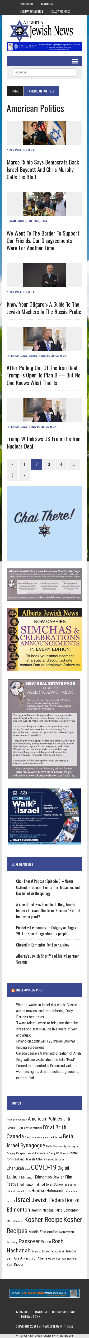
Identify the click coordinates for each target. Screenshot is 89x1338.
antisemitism (33, 1128)
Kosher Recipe (43, 1220)
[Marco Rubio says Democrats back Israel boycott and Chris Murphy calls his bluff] (44, 142)
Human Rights (16, 221)
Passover (29, 1241)
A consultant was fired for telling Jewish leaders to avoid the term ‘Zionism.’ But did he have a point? (48, 910)
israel (23, 1200)
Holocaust (55, 1190)
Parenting (12, 1242)
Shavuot (36, 1251)
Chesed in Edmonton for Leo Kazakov (42, 945)
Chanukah (15, 1168)
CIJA (27, 1168)
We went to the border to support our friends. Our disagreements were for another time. (43, 240)
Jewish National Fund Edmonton (55, 1210)
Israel (32, 355)
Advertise (47, 4)
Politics (21, 150)
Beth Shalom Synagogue (62, 1146)
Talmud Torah (58, 1251)
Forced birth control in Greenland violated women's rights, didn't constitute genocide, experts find (47, 1071)
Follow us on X (60, 11)
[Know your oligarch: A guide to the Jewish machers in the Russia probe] (44, 284)
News (10, 150)
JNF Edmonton (15, 1221)
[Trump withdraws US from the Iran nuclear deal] (44, 418)
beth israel (56, 1137)
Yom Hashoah (69, 1258)
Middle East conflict (43, 1232)
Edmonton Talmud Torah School (42, 1184)
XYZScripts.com (65, 1335)
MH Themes (66, 1326)
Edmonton (27, 1177)
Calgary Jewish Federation (32, 1153)
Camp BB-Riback (58, 1153)
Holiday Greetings (31, 11)
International (17, 355)
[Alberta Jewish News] (44, 31)
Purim (46, 1241)
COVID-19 (43, 1167)
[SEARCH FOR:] (44, 72)
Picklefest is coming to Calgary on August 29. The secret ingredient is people (47, 931)
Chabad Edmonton (55, 1159)
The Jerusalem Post (29, 989)
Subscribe (26, 4)
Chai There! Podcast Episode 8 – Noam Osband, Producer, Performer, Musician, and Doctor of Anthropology (48, 887)
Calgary (11, 1153)
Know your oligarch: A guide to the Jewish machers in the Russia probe (44, 308)
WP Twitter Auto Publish (29, 1335)
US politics (54, 1258)
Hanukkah (39, 1190)
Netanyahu (66, 1232)
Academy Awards (17, 1119)
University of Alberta (33, 1258)
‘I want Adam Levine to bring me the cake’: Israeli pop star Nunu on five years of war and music (47, 1029)
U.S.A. (31, 150)
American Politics (45, 1119)
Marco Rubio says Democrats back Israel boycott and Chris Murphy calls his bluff (43, 169)
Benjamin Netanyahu (37, 1137)
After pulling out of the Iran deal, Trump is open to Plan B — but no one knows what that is (43, 374)
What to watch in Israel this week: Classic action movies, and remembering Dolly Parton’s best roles (46, 1011)
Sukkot (46, 1251)
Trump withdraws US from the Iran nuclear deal (43, 442)
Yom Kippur (15, 1264)
